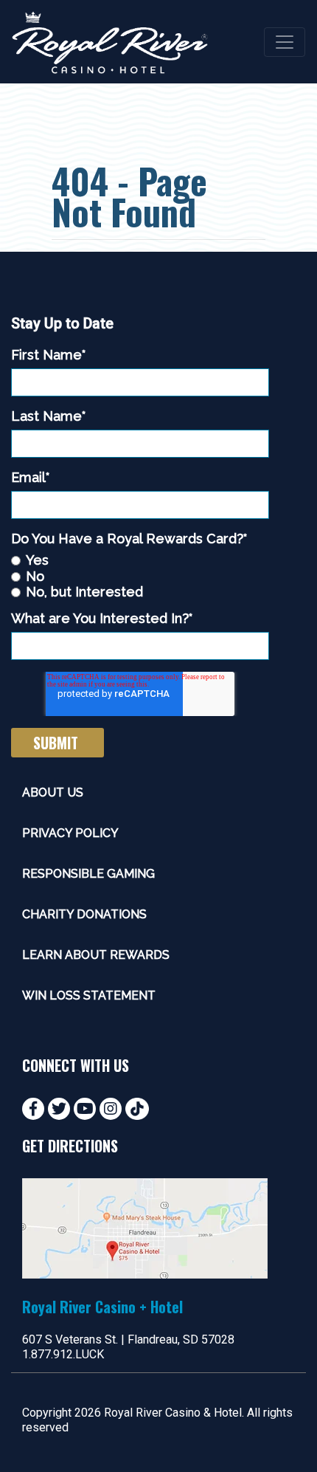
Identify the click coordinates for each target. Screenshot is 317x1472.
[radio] (140, 560)
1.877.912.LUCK (63, 1354)
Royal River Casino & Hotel (173, 1413)
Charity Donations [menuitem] (84, 914)
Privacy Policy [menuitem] (70, 833)
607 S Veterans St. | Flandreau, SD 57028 (128, 1339)
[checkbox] (140, 575)
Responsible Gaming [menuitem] (88, 874)
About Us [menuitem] (52, 792)
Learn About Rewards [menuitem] (96, 955)
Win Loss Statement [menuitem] (89, 995)
